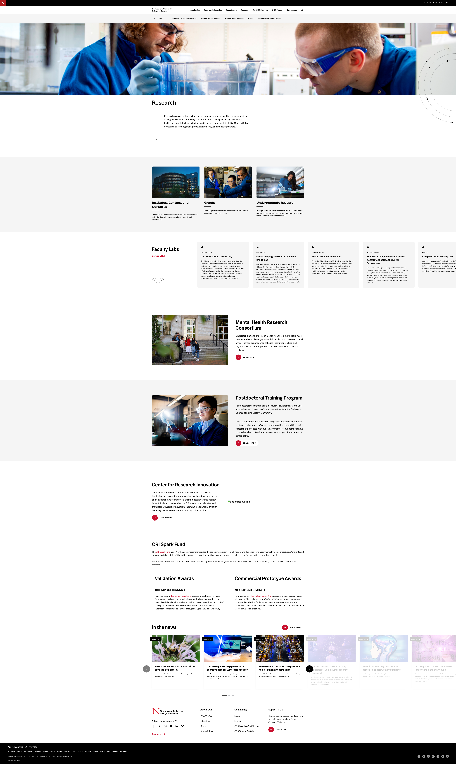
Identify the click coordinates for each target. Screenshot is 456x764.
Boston (19, 751)
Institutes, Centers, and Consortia (184, 18)
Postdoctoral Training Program (269, 18)
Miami (52, 751)
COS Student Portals (244, 731)
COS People (277, 10)
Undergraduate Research (234, 18)
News (237, 716)
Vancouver (124, 751)
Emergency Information (15, 756)
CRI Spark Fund (163, 551)
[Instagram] (438, 756)
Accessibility (43, 756)
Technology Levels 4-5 (261, 596)
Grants (250, 18)
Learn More (249, 357)
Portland (88, 751)
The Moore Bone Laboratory (216, 257)
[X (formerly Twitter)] (423, 756)
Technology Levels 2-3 (181, 596)
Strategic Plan (206, 731)
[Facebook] (419, 756)
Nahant (59, 751)
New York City (69, 751)
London (45, 751)
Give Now (281, 730)
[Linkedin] (433, 756)
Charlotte (37, 751)
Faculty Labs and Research (211, 18)
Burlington (28, 751)
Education (205, 721)
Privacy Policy (31, 756)
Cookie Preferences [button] (14, 760)
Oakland (80, 751)
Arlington (11, 751)
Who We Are (206, 716)
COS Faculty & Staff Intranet (247, 726)
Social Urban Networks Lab (326, 257)
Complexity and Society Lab (437, 257)
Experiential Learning (213, 10)
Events (237, 721)
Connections (291, 10)
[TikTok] (447, 756)
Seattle (95, 751)
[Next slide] (161, 280)
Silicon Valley (105, 751)
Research (245, 10)
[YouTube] (428, 756)
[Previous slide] (154, 280)
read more (295, 627)
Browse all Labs (159, 255)
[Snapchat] (442, 756)
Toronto (115, 751)
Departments (231, 10)
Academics (195, 10)
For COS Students (260, 10)
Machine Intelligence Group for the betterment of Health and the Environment (386, 260)
